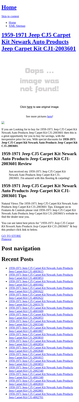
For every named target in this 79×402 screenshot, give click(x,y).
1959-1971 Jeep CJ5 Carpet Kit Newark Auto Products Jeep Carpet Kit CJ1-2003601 (38, 41)
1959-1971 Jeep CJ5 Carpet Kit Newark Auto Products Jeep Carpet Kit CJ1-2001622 (41, 289)
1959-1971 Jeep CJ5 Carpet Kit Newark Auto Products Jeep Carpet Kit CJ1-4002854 (41, 342)
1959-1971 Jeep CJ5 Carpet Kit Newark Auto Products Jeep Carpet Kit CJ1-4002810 (41, 382)
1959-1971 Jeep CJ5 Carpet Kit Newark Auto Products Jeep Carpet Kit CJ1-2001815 (41, 356)
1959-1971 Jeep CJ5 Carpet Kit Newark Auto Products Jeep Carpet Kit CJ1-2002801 (41, 389)
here (49, 116)
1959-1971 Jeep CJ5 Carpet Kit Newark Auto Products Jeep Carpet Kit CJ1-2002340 (41, 369)
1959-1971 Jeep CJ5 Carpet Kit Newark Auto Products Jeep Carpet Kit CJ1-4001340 (41, 376)
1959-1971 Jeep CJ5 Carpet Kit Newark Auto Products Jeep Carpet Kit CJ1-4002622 (41, 296)
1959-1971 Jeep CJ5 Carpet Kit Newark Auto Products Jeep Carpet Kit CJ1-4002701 (41, 395)
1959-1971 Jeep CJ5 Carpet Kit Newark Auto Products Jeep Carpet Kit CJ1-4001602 (41, 283)
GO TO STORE (11, 235)
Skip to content (10, 16)
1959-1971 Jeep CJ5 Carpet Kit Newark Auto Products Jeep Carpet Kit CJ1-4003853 (41, 276)
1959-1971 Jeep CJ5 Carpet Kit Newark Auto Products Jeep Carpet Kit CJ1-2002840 (41, 349)
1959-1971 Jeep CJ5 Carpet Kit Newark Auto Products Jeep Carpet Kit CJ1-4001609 (41, 309)
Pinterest (6, 239)
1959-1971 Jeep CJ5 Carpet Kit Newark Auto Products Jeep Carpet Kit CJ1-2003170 (41, 303)
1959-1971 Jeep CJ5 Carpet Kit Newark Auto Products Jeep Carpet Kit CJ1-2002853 (41, 316)
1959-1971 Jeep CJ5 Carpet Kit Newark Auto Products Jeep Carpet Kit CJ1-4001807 (41, 329)
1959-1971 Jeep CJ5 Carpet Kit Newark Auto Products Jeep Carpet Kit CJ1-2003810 (41, 336)
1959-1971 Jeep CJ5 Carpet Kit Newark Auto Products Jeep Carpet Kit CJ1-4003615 (41, 270)
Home (9, 7)
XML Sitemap (17, 25)
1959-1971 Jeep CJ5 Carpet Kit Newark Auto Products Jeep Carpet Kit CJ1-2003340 (41, 323)
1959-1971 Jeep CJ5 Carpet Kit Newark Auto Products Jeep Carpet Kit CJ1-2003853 (41, 362)
